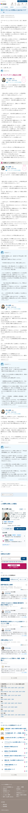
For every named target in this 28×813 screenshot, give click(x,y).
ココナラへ (4, 1)
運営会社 (5, 804)
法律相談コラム (6, 790)
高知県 (9, 711)
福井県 (19, 695)
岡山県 (5, 707)
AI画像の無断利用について (10, 764)
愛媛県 (5, 711)
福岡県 (2, 714)
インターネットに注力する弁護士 (15, 82)
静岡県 (5, 699)
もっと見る (14, 774)
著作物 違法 (20, 561)
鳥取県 (12, 707)
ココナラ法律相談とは (8, 787)
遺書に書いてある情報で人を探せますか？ (14, 760)
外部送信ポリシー (20, 792)
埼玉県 (13, 691)
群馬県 (23, 691)
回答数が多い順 (14, 579)
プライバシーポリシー (21, 790)
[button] (14, 544)
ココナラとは (6, 792)
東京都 (2, 691)
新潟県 (2, 695)
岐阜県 (9, 699)
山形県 (19, 687)
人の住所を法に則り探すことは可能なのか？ (14, 737)
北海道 (2, 687)
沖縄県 (2, 716)
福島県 (22, 687)
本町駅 (5, 523)
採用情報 (5, 806)
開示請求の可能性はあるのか (11, 746)
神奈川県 (6, 691)
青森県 (5, 687)
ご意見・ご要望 (20, 787)
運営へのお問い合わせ (8, 796)
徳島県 (12, 711)
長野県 (5, 695)
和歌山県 (20, 703)
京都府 (9, 703)
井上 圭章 (11, 78)
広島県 (2, 707)
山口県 (9, 707)
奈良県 (16, 703)
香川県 (2, 711)
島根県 (16, 707)
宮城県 (12, 687)
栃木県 (20, 691)
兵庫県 (5, 703)
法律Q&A (5, 789)
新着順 (5, 579)
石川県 (12, 695)
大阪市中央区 (14, 80)
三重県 (12, 699)
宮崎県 (19, 714)
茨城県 (16, 691)
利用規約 (18, 789)
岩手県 (9, 687)
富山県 (16, 695)
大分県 (16, 714)
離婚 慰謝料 (6, 561)
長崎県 (9, 714)
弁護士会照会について (9, 769)
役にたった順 (23, 579)
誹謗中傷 (11, 561)
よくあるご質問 (6, 794)
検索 (24, 558)
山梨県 (9, 695)
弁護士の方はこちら (22, 1)
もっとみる (14, 678)
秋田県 (16, 687)
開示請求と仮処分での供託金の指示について (14, 755)
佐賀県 (5, 714)
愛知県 (2, 699)
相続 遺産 (15, 561)
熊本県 (12, 714)
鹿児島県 (23, 714)
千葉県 (10, 691)
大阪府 (9, 80)
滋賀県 (12, 703)
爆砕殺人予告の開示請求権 (10, 751)
